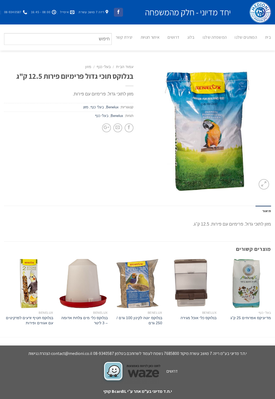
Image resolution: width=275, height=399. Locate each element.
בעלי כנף (104, 67)
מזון (88, 67)
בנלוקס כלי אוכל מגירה (198, 318)
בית (268, 37)
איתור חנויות (150, 37)
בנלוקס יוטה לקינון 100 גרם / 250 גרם (139, 320)
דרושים (173, 37)
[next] (4, 297)
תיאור (266, 211)
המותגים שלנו (246, 37)
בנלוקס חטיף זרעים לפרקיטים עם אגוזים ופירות (29, 320)
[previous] (271, 297)
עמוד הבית (124, 67)
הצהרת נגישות (39, 353)
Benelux (112, 107)
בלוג (190, 37)
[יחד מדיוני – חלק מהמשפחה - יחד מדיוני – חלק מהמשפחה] (255, 12)
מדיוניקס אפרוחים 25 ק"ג (250, 318)
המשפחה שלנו (215, 37)
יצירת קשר (124, 37)
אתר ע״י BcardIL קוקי (122, 391)
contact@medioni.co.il (71, 353)
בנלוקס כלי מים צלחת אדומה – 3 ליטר (84, 320)
